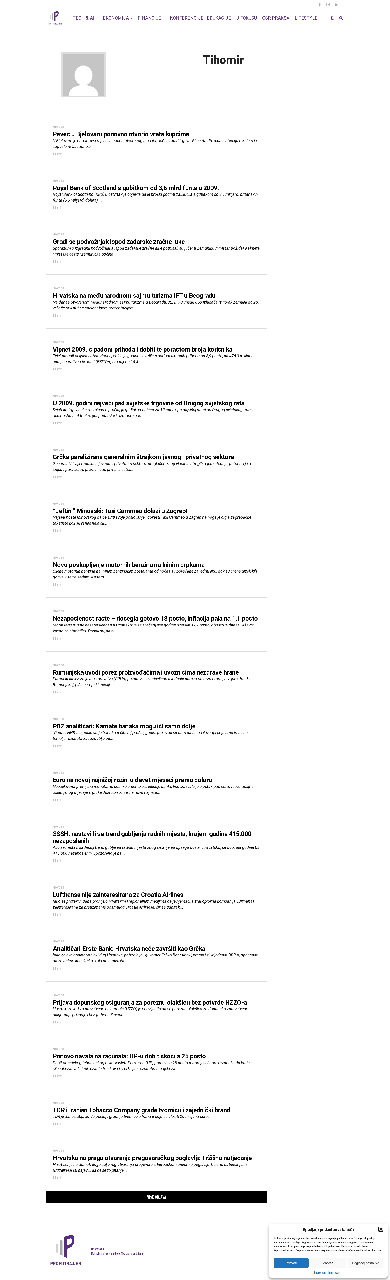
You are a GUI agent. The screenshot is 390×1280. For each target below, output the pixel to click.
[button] (381, 1229)
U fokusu (246, 18)
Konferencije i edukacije (200, 18)
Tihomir (57, 153)
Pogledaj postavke (365, 1263)
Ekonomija (116, 18)
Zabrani (328, 1263)
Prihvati (291, 1263)
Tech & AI (83, 18)
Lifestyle (306, 18)
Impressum (320, 1272)
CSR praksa (275, 18)
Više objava (156, 1197)
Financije (149, 18)
